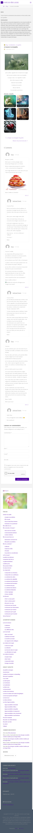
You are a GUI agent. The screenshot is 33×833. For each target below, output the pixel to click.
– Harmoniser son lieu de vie (10, 539)
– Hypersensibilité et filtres (10, 707)
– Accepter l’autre (8, 657)
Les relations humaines (8, 654)
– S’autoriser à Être (8, 548)
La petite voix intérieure (8, 557)
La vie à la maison (7, 622)
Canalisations (12, 45)
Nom (5, 448)
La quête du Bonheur (8, 561)
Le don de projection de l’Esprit (10, 695)
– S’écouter (6, 550)
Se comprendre (6, 570)
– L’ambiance (7, 625)
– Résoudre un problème (9, 541)
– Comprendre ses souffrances (11, 575)
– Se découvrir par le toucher (10, 614)
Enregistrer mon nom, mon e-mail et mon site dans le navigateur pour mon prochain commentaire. (16, 467)
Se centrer (5, 724)
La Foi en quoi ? (6, 555)
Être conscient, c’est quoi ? (9, 528)
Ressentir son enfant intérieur (10, 719)
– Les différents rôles (9, 629)
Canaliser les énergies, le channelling (11, 674)
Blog (7, 6)
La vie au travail (6, 632)
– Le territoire (7, 627)
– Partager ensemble (9, 663)
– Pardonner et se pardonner (10, 523)
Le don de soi (6, 697)
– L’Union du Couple (8, 645)
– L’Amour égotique (8, 592)
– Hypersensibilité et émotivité (11, 704)
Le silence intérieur (7, 700)
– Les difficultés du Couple (10, 652)
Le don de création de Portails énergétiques (13, 693)
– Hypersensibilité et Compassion (12, 711)
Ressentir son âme (7, 722)
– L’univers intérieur (8, 535)
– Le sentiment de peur (9, 585)
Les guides (18, 45)
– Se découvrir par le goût (10, 611)
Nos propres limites (7, 566)
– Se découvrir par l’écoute (10, 605)
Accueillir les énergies (8, 670)
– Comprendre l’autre (9, 661)
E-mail (6, 454)
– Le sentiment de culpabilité (10, 579)
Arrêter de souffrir (7, 514)
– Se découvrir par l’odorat (10, 609)
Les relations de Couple (8, 643)
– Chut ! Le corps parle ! (9, 599)
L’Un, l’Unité (5, 678)
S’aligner (5, 726)
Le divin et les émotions (8, 691)
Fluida (16, 828)
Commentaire (8, 432)
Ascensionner (6, 672)
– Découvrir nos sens (9, 603)
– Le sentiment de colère (9, 577)
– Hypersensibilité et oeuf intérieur (12, 715)
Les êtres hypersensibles (9, 702)
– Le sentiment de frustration (10, 583)
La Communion (6, 682)
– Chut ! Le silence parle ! (9, 601)
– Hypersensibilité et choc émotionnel (12, 713)
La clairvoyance (6, 680)
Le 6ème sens (6, 687)
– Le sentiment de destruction (11, 581)
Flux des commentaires (8, 804)
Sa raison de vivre (7, 568)
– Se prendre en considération (11, 553)
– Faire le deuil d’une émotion (10, 521)
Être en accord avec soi (8, 537)
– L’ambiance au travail (9, 636)
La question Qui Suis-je (8, 559)
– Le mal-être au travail (9, 638)
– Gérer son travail (8, 634)
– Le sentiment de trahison (10, 587)
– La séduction (7, 647)
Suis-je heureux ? (7, 616)
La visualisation (6, 685)
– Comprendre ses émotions (10, 572)
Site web (6, 459)
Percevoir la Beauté (7, 717)
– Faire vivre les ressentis (10, 530)
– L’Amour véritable (8, 594)
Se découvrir (6, 596)
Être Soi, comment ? (7, 544)
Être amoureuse (12, 733)
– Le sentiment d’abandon (10, 589)
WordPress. (21, 828)
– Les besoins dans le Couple (11, 650)
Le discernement (7, 689)
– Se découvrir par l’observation (11, 607)
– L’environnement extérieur (10, 532)
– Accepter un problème (9, 517)
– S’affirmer (6, 546)
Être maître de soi (7, 525)
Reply (27, 195)
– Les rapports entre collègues (11, 641)
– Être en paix (7, 519)
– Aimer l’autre (7, 659)
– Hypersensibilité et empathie (11, 709)
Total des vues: (6, 794)
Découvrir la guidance (8, 676)
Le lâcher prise (6, 563)
